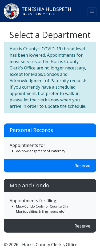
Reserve (82, 166)
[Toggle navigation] (92, 11)
